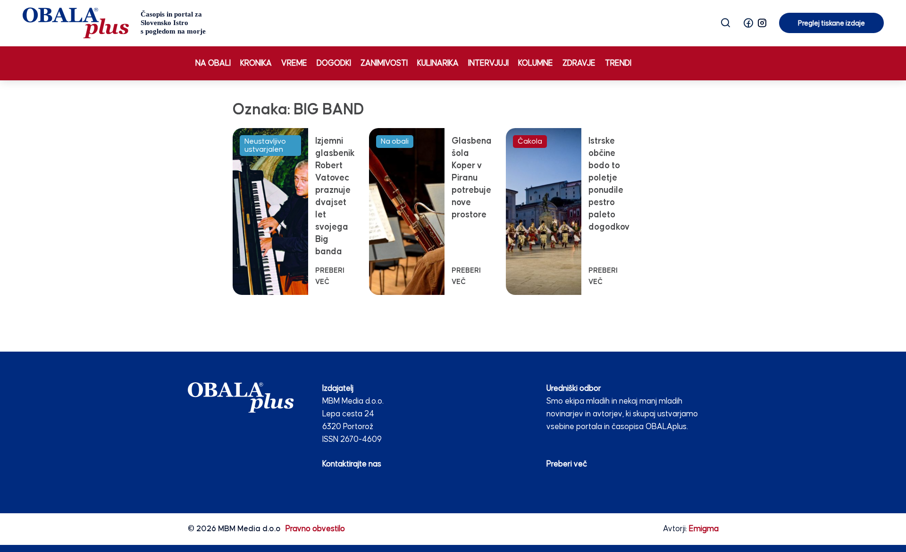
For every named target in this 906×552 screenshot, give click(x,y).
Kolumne (535, 64)
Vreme (294, 64)
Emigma (704, 529)
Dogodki (334, 64)
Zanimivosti (384, 64)
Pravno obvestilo (315, 529)
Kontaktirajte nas (351, 464)
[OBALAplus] (114, 23)
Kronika (256, 64)
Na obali (213, 64)
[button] (748, 23)
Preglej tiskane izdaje (831, 23)
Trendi (618, 64)
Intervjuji (488, 64)
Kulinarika (438, 64)
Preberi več (566, 464)
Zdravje (579, 64)
